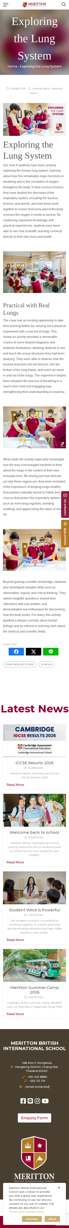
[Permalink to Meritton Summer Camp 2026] (34, 965)
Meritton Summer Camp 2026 (34, 989)
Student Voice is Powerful (34, 910)
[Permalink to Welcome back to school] (34, 810)
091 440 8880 (37, 1077)
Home (12, 66)
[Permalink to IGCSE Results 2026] (34, 740)
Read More (15, 785)
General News (41, 88)
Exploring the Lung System (35, 38)
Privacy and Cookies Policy (26, 1211)
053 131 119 (37, 1081)
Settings (32, 1218)
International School (20, 664)
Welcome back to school (34, 832)
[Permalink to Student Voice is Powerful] (34, 887)
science (46, 664)
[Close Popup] (59, 1187)
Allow (52, 1218)
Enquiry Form (34, 1118)
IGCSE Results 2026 (34, 763)
